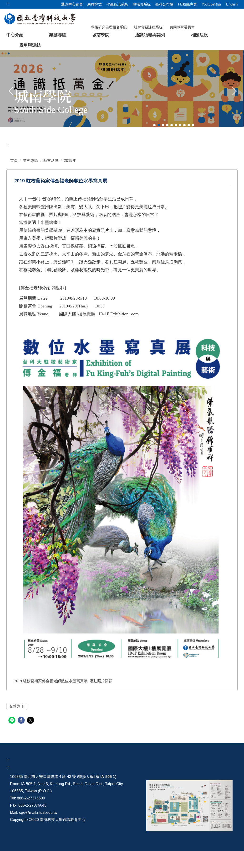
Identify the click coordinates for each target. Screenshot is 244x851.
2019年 (70, 161)
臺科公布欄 (164, 4)
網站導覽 (94, 4)
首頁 (14, 161)
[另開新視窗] (189, 805)
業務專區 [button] (57, 34)
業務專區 (30, 161)
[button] (11, 90)
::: (7, 145)
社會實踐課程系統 (148, 27)
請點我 (58, 287)
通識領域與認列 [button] (150, 34)
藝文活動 (51, 161)
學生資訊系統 (117, 4)
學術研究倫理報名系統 (109, 27)
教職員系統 (142, 4)
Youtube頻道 (211, 4)
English (232, 4)
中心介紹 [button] (15, 34)
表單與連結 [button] (30, 45)
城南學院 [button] (100, 34)
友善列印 (16, 706)
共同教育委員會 (182, 27)
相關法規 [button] (199, 34)
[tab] (154, 125)
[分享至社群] (12, 721)
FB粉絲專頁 (187, 4)
